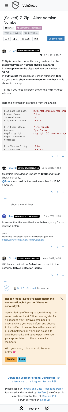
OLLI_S (12, 50)
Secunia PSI (49, 396)
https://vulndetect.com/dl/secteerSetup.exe (23, 239)
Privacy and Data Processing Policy (42, 388)
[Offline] (5, 50)
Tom (11, 216)
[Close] (62, 298)
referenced (30, 288)
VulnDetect (30, 5)
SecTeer (42, 392)
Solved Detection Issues (30, 28)
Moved (10, 28)
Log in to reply (56, 38)
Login (22, 359)
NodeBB (45, 399)
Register (11, 359)
